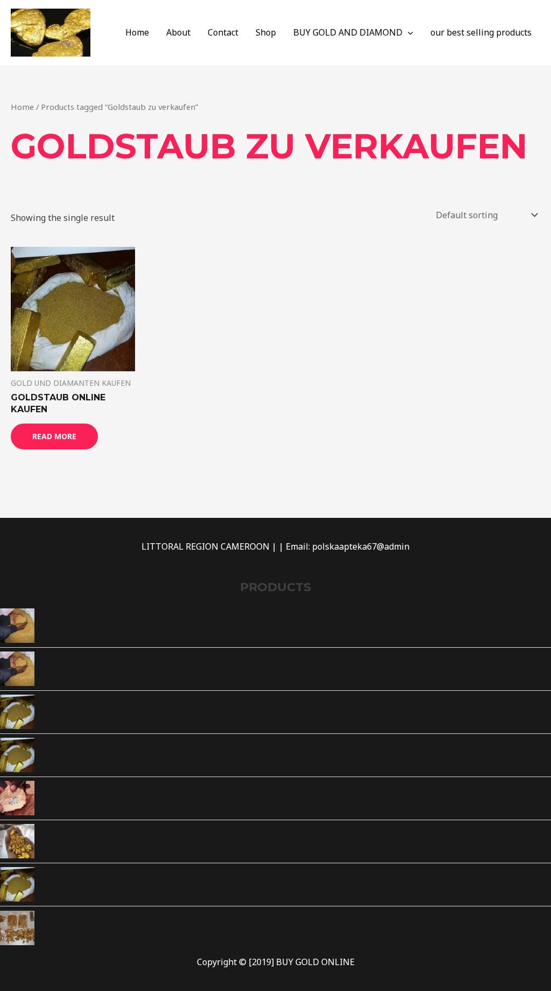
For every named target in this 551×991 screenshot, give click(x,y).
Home (137, 32)
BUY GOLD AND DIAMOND (347, 32)
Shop (266, 32)
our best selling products (481, 32)
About (178, 32)
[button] (407, 32)
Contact (223, 32)
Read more (54, 436)
